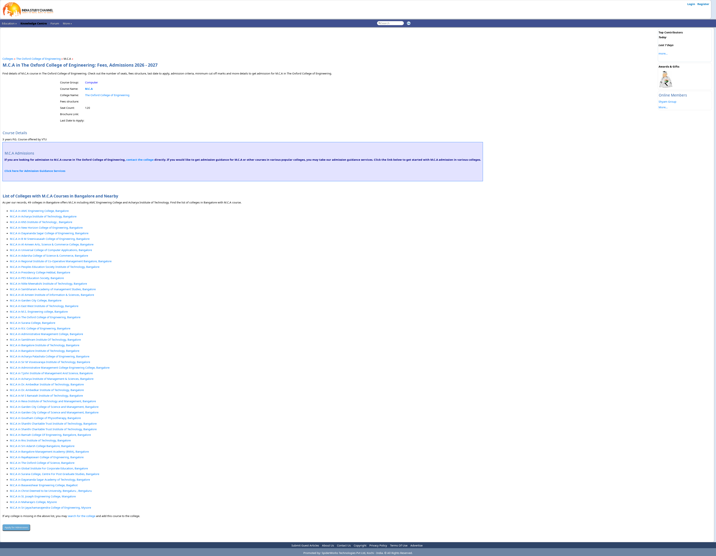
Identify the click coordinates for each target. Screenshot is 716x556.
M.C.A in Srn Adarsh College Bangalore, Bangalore (42, 446)
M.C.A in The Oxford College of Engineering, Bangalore (45, 317)
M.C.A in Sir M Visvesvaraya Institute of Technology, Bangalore (50, 362)
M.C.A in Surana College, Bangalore (32, 323)
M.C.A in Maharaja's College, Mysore (33, 502)
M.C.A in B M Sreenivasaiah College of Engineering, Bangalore (50, 239)
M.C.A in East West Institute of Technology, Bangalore (44, 306)
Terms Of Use (398, 545)
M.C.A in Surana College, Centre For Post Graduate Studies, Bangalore (54, 474)
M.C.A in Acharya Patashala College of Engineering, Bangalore (49, 356)
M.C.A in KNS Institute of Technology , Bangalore (41, 222)
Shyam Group (667, 101)
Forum (55, 23)
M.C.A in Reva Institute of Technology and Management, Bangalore (53, 401)
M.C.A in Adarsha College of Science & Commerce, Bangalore (49, 255)
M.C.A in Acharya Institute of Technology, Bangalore (43, 216)
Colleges (7, 58)
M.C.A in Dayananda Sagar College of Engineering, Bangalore (49, 233)
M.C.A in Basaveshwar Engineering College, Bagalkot (44, 485)
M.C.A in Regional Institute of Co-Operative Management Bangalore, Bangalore (61, 261)
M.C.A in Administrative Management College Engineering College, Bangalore (59, 367)
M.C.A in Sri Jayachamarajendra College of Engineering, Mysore (50, 507)
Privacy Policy (378, 545)
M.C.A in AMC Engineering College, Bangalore (39, 211)
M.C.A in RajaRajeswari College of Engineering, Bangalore (47, 457)
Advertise (416, 545)
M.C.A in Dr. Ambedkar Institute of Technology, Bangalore (47, 384)
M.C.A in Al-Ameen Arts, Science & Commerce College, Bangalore (51, 244)
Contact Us (344, 545)
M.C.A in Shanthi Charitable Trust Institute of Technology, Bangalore (53, 423)
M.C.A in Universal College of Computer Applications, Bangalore (51, 250)
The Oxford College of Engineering (38, 58)
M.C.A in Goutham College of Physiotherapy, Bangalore (45, 418)
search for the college (81, 516)
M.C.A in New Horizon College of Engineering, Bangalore (46, 227)
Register (703, 4)
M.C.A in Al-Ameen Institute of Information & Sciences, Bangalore (52, 295)
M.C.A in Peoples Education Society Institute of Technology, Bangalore (54, 267)
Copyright (360, 545)
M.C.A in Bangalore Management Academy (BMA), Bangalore (49, 451)
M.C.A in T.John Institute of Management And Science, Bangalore (51, 373)
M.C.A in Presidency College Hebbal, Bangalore (40, 272)
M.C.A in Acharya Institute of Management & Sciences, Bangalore (51, 379)
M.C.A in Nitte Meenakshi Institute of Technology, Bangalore (48, 283)
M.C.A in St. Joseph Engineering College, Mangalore (43, 496)
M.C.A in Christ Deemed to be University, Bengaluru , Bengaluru (51, 491)
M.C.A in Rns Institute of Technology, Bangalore (40, 440)
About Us (328, 545)
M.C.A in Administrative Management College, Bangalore (46, 334)
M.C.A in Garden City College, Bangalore (35, 300)
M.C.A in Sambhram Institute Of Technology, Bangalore (45, 339)
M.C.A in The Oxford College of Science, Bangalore (42, 463)
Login (691, 4)
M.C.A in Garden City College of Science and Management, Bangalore (54, 407)
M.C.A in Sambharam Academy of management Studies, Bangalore (53, 289)
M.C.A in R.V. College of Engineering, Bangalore (40, 328)
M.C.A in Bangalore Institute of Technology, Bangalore (44, 345)
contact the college (140, 159)
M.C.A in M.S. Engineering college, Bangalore (39, 311)
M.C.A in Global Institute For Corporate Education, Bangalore (49, 468)
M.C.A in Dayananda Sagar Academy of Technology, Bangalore (50, 479)
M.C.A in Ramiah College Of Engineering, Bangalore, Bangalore (50, 435)
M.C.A (89, 89)
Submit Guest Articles (305, 545)
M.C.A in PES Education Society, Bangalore (37, 278)
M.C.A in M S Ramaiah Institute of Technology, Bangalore (46, 395)
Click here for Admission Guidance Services (34, 171)
